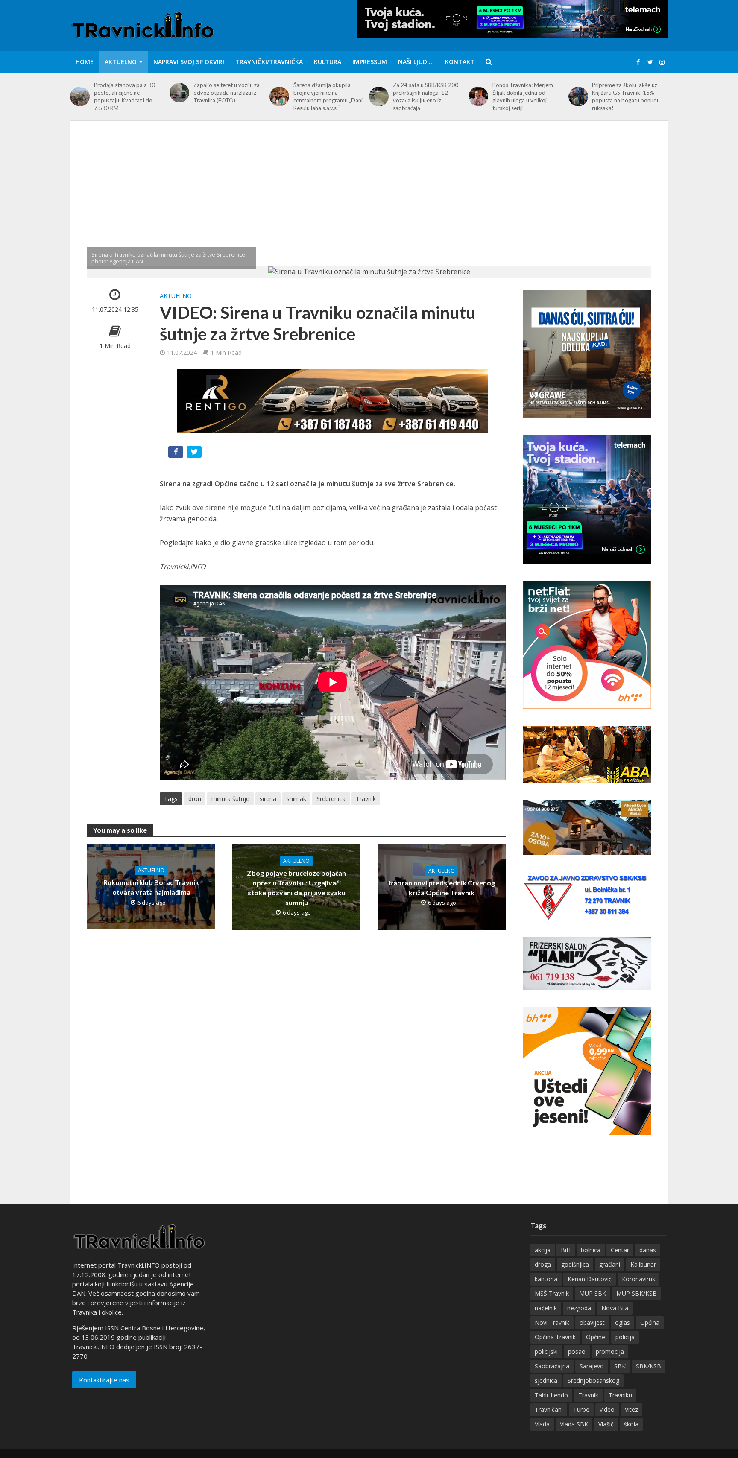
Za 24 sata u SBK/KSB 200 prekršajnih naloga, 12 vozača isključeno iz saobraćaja (425, 96)
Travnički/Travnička (269, 62)
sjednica (546, 1380)
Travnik (366, 799)
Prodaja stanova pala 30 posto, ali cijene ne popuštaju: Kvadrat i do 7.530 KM (124, 96)
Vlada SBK (574, 1424)
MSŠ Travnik (552, 1293)
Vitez (631, 1409)
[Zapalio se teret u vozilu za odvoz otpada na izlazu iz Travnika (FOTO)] (179, 92)
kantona (546, 1279)
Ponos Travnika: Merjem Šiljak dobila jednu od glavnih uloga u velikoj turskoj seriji (522, 96)
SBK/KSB (648, 1366)
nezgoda (579, 1308)
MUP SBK (592, 1293)
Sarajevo (592, 1366)
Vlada (542, 1424)
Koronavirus (638, 1279)
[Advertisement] (369, 202)
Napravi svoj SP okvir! (188, 62)
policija (625, 1337)
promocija (610, 1351)
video (607, 1409)
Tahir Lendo (551, 1395)
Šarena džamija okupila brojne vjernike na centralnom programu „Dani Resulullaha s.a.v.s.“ (328, 96)
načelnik (546, 1308)
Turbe (581, 1409)
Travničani (549, 1409)
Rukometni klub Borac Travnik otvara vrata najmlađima (151, 887)
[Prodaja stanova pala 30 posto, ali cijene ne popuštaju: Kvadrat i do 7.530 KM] (80, 96)
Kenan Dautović (590, 1279)
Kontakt (459, 62)
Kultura (327, 62)
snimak (296, 799)
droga (543, 1264)
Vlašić (606, 1424)
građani (609, 1264)
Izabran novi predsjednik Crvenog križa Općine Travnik (441, 888)
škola (631, 1424)
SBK (620, 1366)
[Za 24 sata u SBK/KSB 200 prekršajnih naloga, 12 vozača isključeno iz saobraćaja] (379, 96)
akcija (543, 1250)
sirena (268, 799)
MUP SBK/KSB (636, 1293)
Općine (595, 1337)
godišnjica (575, 1264)
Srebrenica (331, 799)
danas (647, 1250)
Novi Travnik (552, 1322)
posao (577, 1351)
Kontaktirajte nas (104, 1380)
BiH (566, 1250)
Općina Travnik (555, 1337)
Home (85, 62)
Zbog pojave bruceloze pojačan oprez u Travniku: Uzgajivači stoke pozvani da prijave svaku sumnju (296, 887)
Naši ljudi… (416, 62)
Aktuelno (121, 62)
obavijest (592, 1322)
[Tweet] (195, 453)
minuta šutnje (230, 799)
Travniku (620, 1395)
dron (194, 799)
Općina (649, 1322)
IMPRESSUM (369, 62)
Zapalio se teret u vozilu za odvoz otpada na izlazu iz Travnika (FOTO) (226, 93)
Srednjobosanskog (593, 1380)
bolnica (590, 1250)
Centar (620, 1250)
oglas (622, 1322)
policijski (546, 1351)
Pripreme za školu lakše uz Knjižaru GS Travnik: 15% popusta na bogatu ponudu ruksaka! (626, 96)
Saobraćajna (552, 1366)
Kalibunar (643, 1264)
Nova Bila (614, 1308)
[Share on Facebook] (176, 453)
